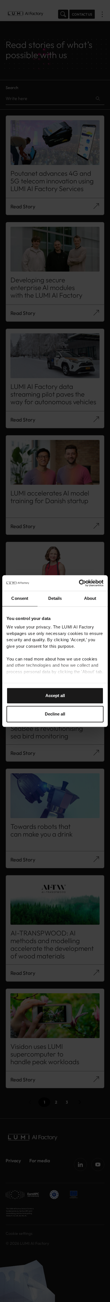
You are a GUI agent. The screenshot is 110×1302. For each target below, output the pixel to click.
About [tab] (90, 598)
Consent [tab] (19, 598)
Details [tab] (55, 598)
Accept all (55, 695)
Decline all (55, 714)
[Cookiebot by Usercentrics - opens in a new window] (79, 583)
